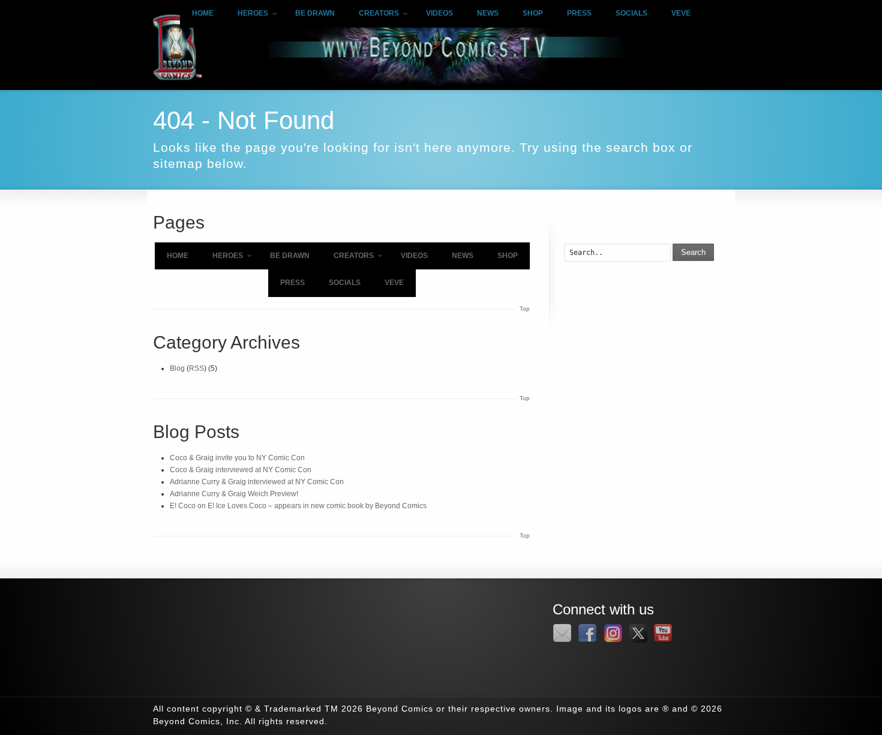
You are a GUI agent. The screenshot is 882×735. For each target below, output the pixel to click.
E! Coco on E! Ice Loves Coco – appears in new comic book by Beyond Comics (298, 506)
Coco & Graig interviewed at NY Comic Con (240, 470)
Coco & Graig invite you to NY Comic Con (237, 458)
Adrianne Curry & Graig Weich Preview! (234, 494)
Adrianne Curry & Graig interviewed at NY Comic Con (257, 482)
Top (525, 308)
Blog (177, 368)
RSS (196, 368)
